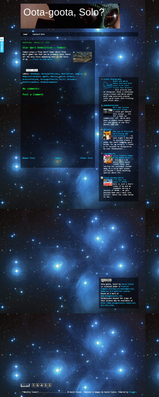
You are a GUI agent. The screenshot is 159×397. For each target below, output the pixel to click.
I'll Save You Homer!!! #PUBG (120, 181)
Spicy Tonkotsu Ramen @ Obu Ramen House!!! (123, 156)
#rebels (70, 76)
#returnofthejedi (31, 79)
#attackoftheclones (50, 74)
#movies (53, 76)
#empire (78, 74)
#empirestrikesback (31, 76)
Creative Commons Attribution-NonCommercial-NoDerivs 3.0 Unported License (118, 288)
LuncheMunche (109, 153)
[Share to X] (32, 70)
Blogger (132, 392)
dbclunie (107, 129)
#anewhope (35, 74)
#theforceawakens (31, 82)
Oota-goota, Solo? (62, 12)
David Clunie (128, 284)
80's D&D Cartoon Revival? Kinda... (122, 108)
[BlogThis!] (29, 70)
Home (25, 34)
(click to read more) (42, 59)
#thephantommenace (48, 82)
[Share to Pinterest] (36, 70)
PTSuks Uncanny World (113, 177)
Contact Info (39, 34)
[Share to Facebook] (34, 70)
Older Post (86, 158)
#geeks (45, 76)
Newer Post (29, 158)
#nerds (62, 76)
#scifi (62, 79)
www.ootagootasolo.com (111, 296)
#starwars (71, 79)
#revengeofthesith (48, 79)
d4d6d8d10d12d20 (110, 105)
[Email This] (27, 70)
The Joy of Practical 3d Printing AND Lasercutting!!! (123, 133)
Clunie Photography (112, 79)
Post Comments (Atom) (65, 166)
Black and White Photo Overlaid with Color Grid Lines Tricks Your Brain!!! (123, 84)
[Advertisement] (119, 56)
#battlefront (67, 74)
